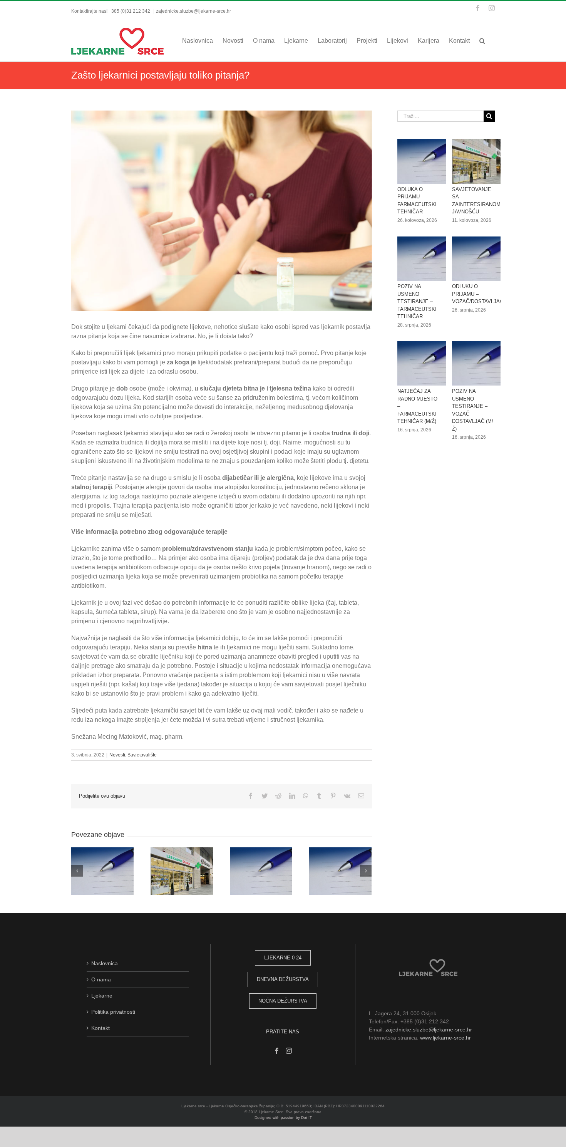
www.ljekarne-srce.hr (445, 1038)
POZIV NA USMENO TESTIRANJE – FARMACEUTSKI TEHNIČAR (417, 301)
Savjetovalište (142, 755)
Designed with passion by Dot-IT (283, 1117)
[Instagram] (289, 1051)
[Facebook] (277, 1051)
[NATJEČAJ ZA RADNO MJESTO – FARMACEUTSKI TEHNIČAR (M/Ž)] (425, 363)
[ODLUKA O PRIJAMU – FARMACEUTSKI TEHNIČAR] (425, 161)
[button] (482, 40)
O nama (101, 979)
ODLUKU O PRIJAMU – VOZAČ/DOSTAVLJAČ (477, 293)
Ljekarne (101, 996)
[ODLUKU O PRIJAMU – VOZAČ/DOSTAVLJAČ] (479, 258)
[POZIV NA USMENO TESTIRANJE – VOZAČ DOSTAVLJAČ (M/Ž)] (479, 363)
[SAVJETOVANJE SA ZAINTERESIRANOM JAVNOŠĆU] (479, 161)
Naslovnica (104, 963)
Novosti (117, 755)
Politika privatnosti (113, 1012)
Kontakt (100, 1028)
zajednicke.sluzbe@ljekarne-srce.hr (193, 11)
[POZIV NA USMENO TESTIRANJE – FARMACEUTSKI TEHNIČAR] (425, 258)
